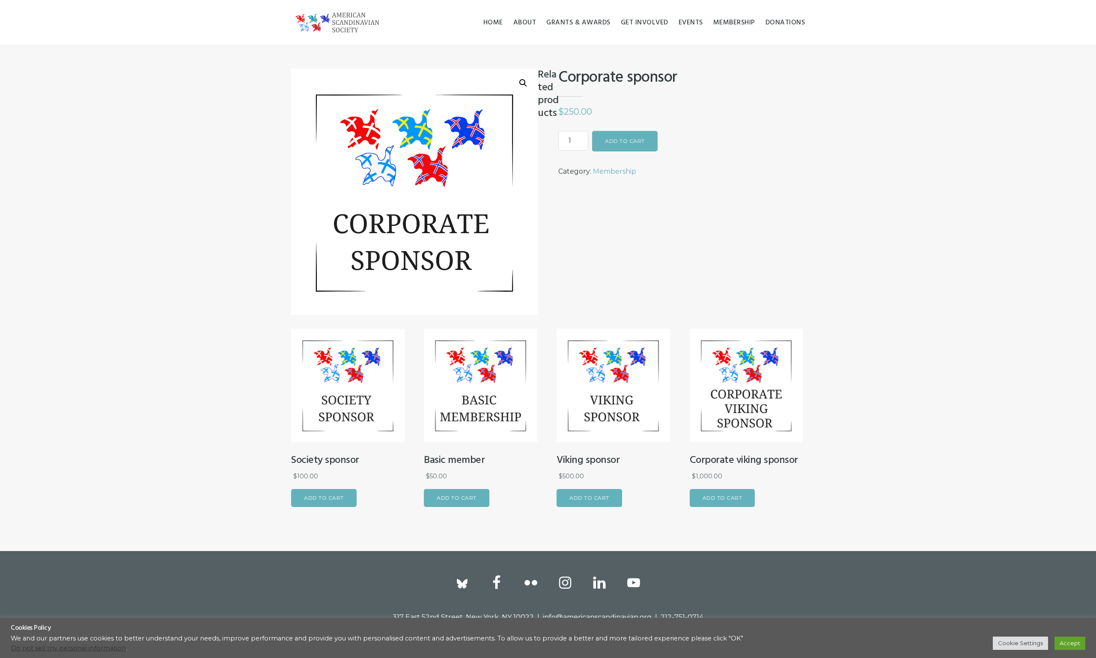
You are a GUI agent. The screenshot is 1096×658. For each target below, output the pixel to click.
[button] (523, 83)
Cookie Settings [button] (1020, 643)
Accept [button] (1070, 643)
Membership (614, 171)
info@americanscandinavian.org (597, 617)
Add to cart (625, 141)
